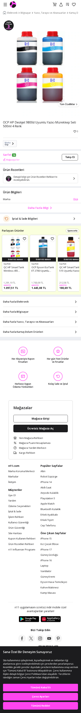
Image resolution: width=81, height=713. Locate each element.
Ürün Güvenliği (16, 527)
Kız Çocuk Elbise (49, 544)
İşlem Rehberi (16, 517)
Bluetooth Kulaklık (50, 509)
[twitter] (31, 641)
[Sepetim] (54, 4)
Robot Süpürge (48, 476)
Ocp (75, 199)
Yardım (12, 500)
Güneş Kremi (47, 576)
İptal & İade (14, 511)
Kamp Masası (48, 592)
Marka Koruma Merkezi (21, 471)
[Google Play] (29, 619)
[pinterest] (58, 641)
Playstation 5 (47, 498)
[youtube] (49, 641)
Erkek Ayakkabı (49, 514)
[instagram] (40, 641)
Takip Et (70, 157)
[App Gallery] (51, 619)
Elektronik (12, 12)
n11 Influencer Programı (21, 549)
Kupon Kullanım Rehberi (21, 538)
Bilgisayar (26, 12)
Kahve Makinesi (49, 587)
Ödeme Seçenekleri (19, 506)
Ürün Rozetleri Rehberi (21, 544)
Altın (42, 471)
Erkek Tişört (46, 520)
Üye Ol (12, 495)
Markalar (13, 476)
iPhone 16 (46, 560)
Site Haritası (15, 533)
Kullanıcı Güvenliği (18, 522)
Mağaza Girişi (40, 418)
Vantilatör (45, 571)
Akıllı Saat (45, 487)
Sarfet (7, 154)
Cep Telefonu (48, 525)
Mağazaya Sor (13, 159)
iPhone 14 (46, 482)
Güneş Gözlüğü (49, 555)
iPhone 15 (46, 538)
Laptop (44, 565)
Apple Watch (47, 503)
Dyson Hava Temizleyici (53, 582)
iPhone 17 (46, 549)
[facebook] (22, 641)
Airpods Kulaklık (49, 492)
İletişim (12, 482)
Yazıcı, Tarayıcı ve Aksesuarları (50, 12)
